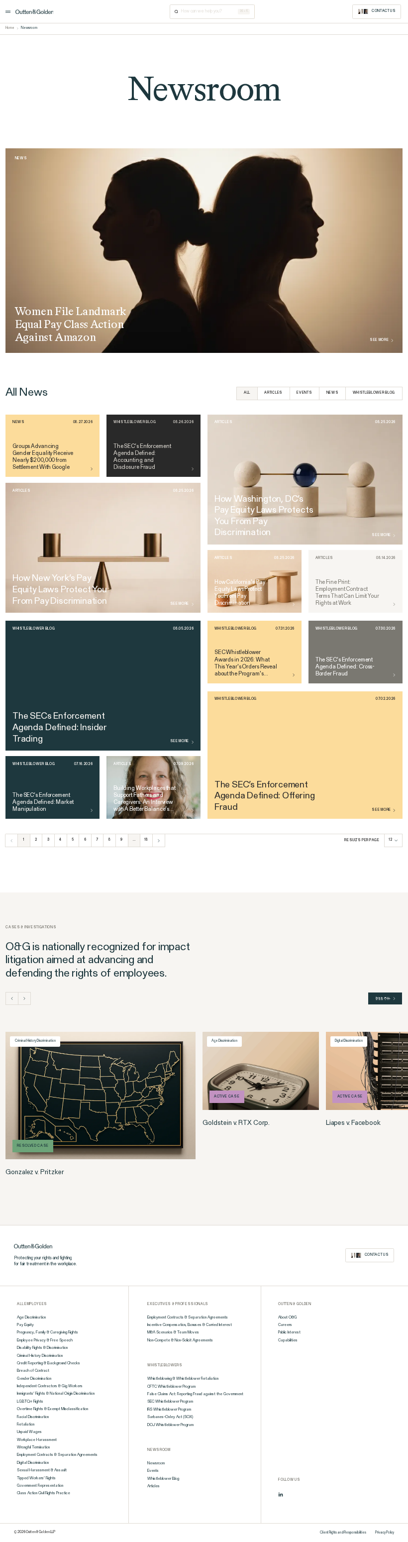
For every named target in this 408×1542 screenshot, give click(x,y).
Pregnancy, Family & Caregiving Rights (47, 1332)
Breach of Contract (33, 1371)
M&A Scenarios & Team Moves (173, 1332)
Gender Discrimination (34, 1379)
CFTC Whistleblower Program (171, 1387)
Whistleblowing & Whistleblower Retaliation (182, 1379)
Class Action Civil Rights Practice (43, 1493)
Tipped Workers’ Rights (36, 1478)
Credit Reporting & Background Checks (48, 1363)
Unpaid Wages (29, 1432)
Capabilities (288, 1340)
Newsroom (156, 1463)
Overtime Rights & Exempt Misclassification (52, 1409)
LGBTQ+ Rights (30, 1402)
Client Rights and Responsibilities (343, 1533)
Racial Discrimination (33, 1417)
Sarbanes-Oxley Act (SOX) (170, 1417)
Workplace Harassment (37, 1440)
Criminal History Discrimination (40, 1356)
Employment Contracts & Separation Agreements (57, 1455)
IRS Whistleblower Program (169, 1410)
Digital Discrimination (33, 1463)
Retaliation (25, 1425)
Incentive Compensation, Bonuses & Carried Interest (189, 1325)
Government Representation (40, 1486)
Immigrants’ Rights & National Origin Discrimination (56, 1394)
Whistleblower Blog (374, 393)
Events (304, 393)
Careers (285, 1325)
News (332, 393)
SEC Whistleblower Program (170, 1402)
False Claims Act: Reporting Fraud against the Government (195, 1394)
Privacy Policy (384, 1533)
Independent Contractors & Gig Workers (50, 1386)
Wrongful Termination (33, 1447)
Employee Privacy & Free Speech (45, 1340)
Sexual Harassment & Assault (42, 1470)
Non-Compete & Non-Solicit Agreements (180, 1340)
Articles (273, 393)
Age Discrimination (31, 1318)
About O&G (287, 1318)
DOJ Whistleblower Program (170, 1425)
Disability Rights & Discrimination (42, 1348)
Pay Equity (25, 1325)
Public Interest (289, 1332)
